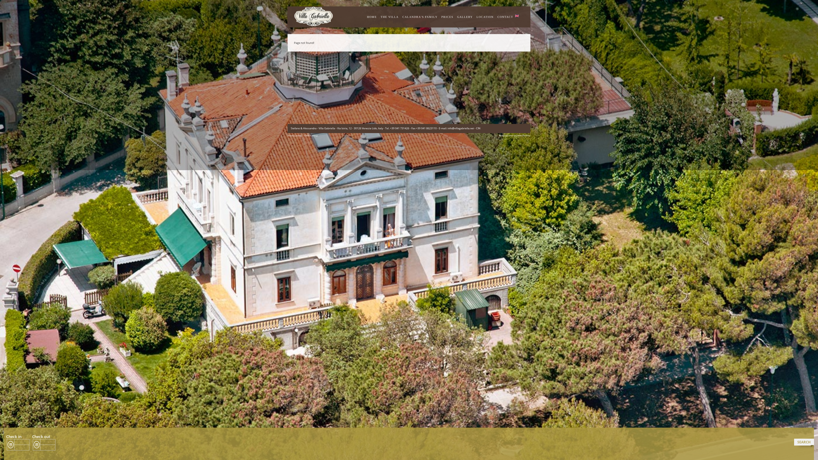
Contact (505, 17)
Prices (447, 17)
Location (485, 17)
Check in (14, 436)
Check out (41, 436)
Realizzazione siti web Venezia (514, 135)
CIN (478, 128)
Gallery (465, 17)
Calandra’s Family (420, 17)
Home (372, 17)
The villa (390, 17)
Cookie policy (311, 135)
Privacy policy (294, 135)
